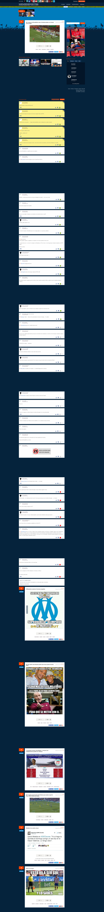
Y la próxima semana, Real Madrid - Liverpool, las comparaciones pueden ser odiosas (37, 751)
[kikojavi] (20, 220)
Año (79, 61)
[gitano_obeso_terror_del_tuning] (20, 314)
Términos (72, 88)
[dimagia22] (20, 103)
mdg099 (63, 21)
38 (21, 867)
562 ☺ (40, 719)
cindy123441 (26, 305)
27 (21, 663)
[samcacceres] (20, 331)
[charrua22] (20, 358)
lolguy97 (26, 486)
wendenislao (26, 236)
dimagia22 (26, 102)
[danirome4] (20, 504)
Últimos (63, 4)
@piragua (22, 316)
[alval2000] (20, 512)
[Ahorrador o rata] (52, 1)
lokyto (25, 202)
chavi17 (25, 119)
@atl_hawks (23, 159)
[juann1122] (20, 418)
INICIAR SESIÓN (81, 1)
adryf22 (26, 528)
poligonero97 (26, 434)
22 (21, 588)
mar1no (26, 139)
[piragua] (20, 479)
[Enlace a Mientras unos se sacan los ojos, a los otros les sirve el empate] (24, 62)
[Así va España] (32, 1)
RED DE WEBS (21, 1)
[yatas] (20, 228)
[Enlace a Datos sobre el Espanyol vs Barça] (35, 62)
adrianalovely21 (27, 252)
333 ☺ (40, 46)
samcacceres (26, 330)
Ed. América (83, 91)
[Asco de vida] (25, 1)
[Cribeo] (38, 1)
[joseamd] (20, 128)
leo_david (62, 588)
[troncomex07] (20, 393)
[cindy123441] (20, 306)
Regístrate (75, 1)
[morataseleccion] (20, 366)
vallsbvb (26, 445)
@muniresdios (22, 395)
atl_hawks (26, 211)
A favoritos (50, 46)
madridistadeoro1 (27, 520)
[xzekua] (20, 560)
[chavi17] (20, 120)
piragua (26, 478)
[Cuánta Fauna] (43, 1)
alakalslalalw (62, 827)
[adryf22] (20, 529)
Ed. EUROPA (78, 91)
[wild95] (20, 401)
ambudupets (26, 340)
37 (21, 827)
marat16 (26, 322)
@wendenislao (23, 325)
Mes (76, 61)
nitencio (26, 194)
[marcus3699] (20, 349)
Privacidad (76, 88)
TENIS (79, 6)
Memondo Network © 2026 (80, 90)
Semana (72, 61)
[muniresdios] (20, 111)
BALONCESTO (70, 6)
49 (21, 749)
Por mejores (62, 99)
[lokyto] (20, 203)
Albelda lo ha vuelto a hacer (32, 828)
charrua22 (26, 357)
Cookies (79, 88)
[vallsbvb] (20, 446)
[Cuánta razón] (27, 1)
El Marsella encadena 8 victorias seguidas (35, 589)
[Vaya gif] (47, 1)
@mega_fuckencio (24, 481)
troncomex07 (26, 392)
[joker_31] (20, 426)
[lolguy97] (20, 487)
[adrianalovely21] (20, 253)
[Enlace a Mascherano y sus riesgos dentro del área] (46, 62)
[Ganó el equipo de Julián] (76, 56)
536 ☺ (40, 633)
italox (63, 794)
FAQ (82, 88)
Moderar (82, 4)
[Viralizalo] (54, 1)
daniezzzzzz (26, 148)
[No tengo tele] (45, 1)
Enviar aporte (75, 4)
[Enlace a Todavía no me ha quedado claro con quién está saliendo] (56, 62)
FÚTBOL (65, 6)
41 (21, 21)
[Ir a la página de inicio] (30, 4)
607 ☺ (40, 783)
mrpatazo (26, 277)
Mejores (68, 4)
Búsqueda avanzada (69, 24)
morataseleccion (27, 365)
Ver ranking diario (75, 83)
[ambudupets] (20, 341)
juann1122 (26, 417)
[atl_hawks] (20, 212)
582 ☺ (40, 855)
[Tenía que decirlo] (49, 1)
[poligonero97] (20, 435)
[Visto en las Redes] (29, 1)
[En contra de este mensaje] (58, 107)
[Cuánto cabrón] (34, 1)
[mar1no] (20, 140)
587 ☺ (40, 900)
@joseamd (23, 263)
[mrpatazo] (20, 278)
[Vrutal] (36, 1)
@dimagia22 (23, 271)
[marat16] (20, 323)
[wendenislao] (20, 237)
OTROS (83, 6)
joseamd (26, 127)
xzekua (26, 559)
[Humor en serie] (41, 1)
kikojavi (25, 219)
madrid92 (26, 156)
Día (68, 61)
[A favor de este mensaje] (56, 107)
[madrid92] (20, 157)
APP (84, 88)
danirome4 (26, 503)
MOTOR (76, 6)
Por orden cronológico (55, 99)
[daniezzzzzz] (20, 149)
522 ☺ (40, 816)
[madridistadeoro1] (20, 521)
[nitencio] (20, 195)
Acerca (69, 88)
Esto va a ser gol (30, 868)
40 (21, 794)
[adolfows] (20, 269)
